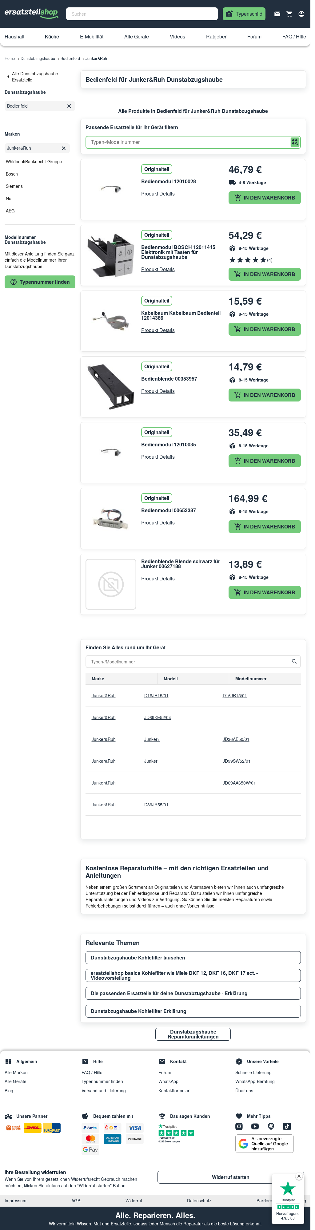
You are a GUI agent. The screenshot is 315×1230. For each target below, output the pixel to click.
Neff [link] (10, 198)
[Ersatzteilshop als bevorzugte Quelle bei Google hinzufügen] (264, 1143)
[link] (40, 76)
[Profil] (301, 13)
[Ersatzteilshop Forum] (273, 1126)
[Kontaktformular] (277, 13)
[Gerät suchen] (294, 661)
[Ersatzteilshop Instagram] (241, 1126)
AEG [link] (10, 211)
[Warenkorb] (289, 13)
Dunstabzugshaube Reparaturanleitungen (193, 1034)
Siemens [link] (14, 186)
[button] (14, 37)
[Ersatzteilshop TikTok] (288, 1126)
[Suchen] (295, 142)
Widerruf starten (230, 1177)
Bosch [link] (12, 174)
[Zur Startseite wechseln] (32, 14)
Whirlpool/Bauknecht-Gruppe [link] (34, 161)
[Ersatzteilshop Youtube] (257, 1126)
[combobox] (142, 13)
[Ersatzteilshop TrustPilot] (169, 1126)
